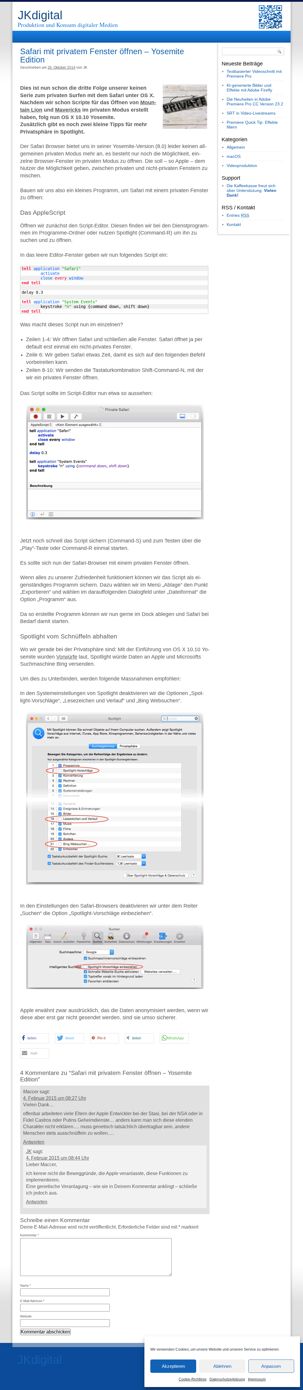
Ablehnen (222, 1366)
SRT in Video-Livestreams (251, 113)
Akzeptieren (173, 1366)
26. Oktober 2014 (61, 67)
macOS (234, 156)
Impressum (257, 1379)
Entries (238, 215)
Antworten (33, 1142)
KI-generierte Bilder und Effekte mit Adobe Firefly (249, 87)
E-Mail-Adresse (32, 1301)
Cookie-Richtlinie (193, 1379)
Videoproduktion (242, 165)
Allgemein (236, 147)
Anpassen (271, 1366)
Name (25, 1285)
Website (26, 1316)
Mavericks (68, 110)
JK (29, 1151)
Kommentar (29, 1235)
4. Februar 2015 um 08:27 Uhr (54, 1098)
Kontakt (234, 224)
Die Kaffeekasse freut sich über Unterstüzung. (251, 190)
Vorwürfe (66, 657)
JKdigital (40, 15)
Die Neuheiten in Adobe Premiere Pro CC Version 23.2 (255, 101)
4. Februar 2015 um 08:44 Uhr (57, 1158)
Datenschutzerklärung (227, 1379)
